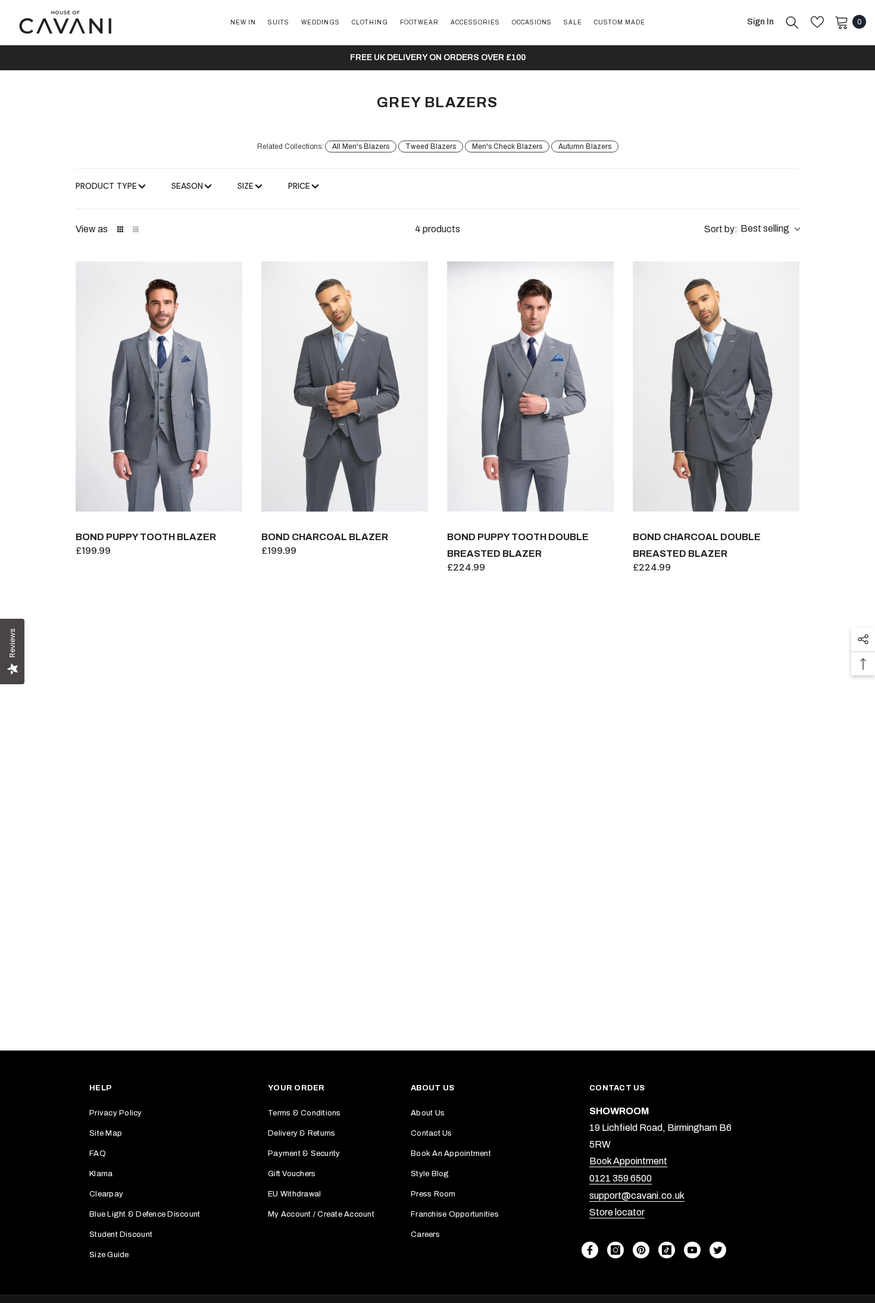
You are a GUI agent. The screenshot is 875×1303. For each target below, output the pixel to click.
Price (299, 185)
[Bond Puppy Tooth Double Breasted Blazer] (530, 386)
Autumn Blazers (584, 146)
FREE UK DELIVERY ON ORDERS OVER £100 (438, 57)
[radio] (120, 229)
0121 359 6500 (620, 1178)
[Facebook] (590, 1250)
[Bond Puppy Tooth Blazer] (159, 386)
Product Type (106, 185)
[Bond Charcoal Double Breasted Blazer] (716, 386)
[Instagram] (615, 1250)
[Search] (792, 22)
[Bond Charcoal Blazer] (344, 386)
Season (187, 185)
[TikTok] (666, 1250)
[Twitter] (718, 1250)
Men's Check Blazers (507, 146)
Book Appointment (628, 1161)
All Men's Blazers (360, 146)
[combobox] (751, 229)
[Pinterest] (641, 1250)
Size (246, 185)
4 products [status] (437, 229)
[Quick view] (230, 500)
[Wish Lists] (817, 22)
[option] (437, 57)
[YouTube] (692, 1250)
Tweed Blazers (430, 146)
